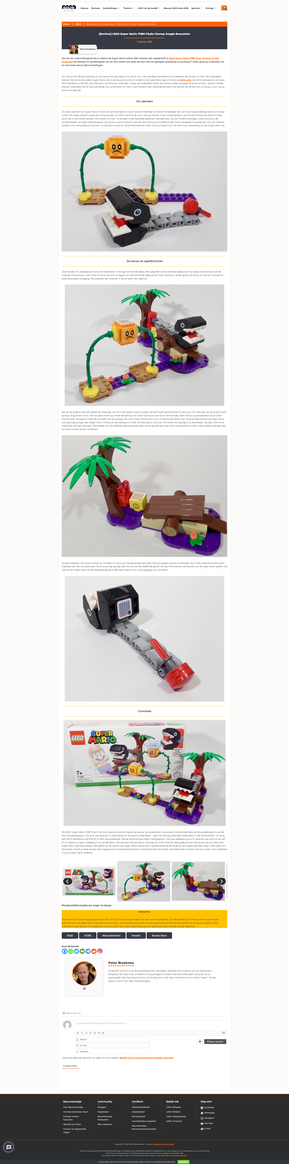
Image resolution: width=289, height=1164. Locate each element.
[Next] (221, 881)
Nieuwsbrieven (105, 1124)
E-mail (207, 1128)
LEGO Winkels (173, 1112)
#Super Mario (159, 935)
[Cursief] (82, 1033)
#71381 (87, 935)
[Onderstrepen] (86, 1033)
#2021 (70, 935)
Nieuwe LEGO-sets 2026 (176, 8)
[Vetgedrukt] (78, 1033)
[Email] (82, 951)
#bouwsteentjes (111, 935)
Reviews (95, 8)
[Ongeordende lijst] (95, 1033)
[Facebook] (64, 951)
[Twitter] (76, 951)
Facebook (209, 1107)
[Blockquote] (99, 1033)
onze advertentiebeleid (178, 1155)
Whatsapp (209, 1112)
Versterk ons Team (72, 1124)
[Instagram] (100, 951)
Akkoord (183, 1162)
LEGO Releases (173, 1107)
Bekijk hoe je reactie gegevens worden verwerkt (146, 1057)
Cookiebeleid (138, 1112)
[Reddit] (94, 951)
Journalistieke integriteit (144, 1121)
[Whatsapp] (70, 951)
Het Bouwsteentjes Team (75, 1112)
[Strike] (90, 1033)
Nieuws (84, 8)
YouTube (208, 1123)
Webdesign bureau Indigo (164, 1144)
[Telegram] (88, 951)
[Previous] (67, 881)
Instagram (209, 1118)
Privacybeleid (138, 1116)
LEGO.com (185, 80)
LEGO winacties (174, 1121)
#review (136, 935)
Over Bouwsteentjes (73, 1107)
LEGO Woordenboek (176, 1116)
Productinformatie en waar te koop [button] (86, 905)
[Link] (103, 1033)
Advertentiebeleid (141, 1107)
